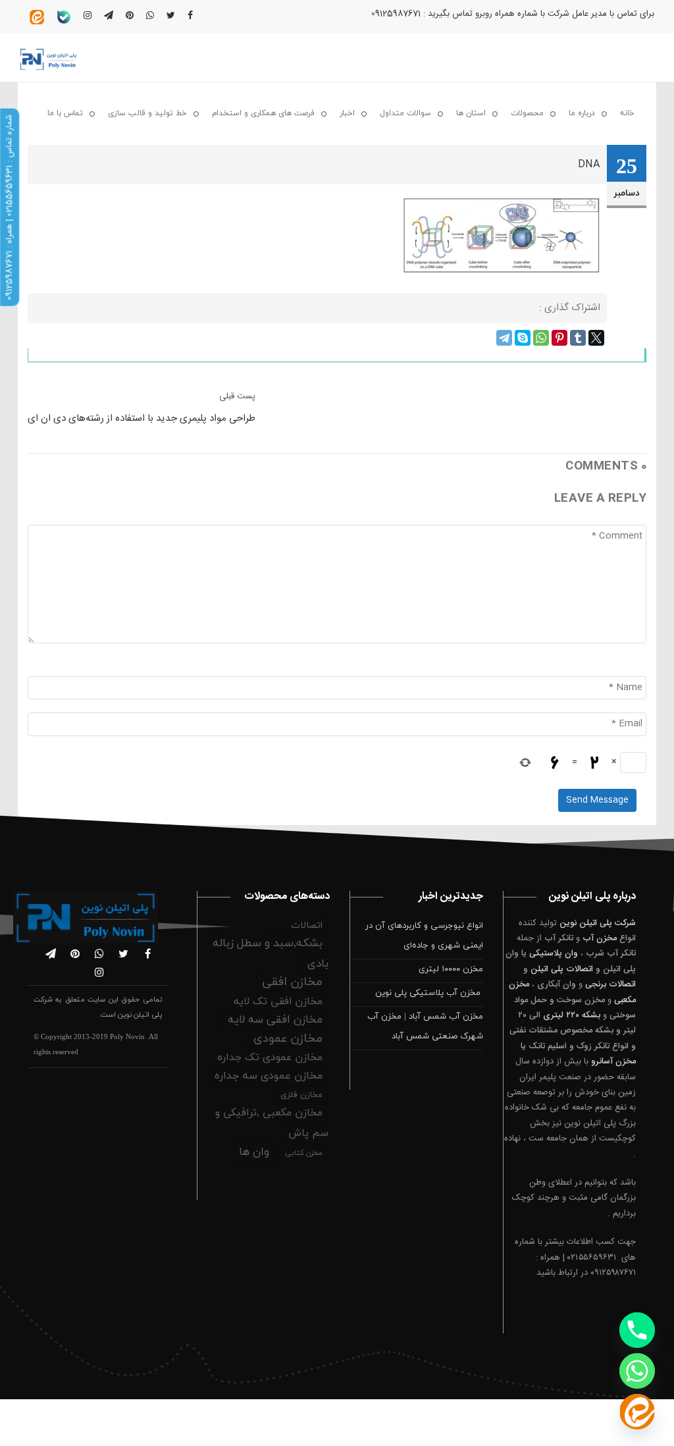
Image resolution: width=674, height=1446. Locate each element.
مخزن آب (600, 938)
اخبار (347, 113)
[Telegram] (504, 338)
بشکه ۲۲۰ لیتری (571, 1015)
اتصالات (307, 925)
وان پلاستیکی (553, 953)
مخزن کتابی (304, 1153)
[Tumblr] (578, 338)
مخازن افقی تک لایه (278, 1001)
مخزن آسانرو (613, 1061)
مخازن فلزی (301, 1095)
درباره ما (582, 113)
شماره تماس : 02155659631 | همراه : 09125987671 (9, 207)
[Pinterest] (559, 338)
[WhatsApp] (541, 338)
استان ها (471, 113)
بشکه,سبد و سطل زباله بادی (270, 954)
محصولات (527, 113)
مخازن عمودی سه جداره (269, 1076)
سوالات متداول (405, 113)
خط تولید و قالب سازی (147, 113)
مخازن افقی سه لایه (275, 1020)
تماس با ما (65, 113)
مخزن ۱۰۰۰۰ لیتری (451, 969)
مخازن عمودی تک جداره (270, 1057)
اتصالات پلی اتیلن (562, 969)
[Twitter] (596, 338)
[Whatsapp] (637, 1371)
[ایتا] (637, 1412)
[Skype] (523, 338)
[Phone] (637, 1330)
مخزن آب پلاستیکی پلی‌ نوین (429, 993)
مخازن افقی (292, 982)
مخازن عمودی (288, 1039)
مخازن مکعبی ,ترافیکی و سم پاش (271, 1123)
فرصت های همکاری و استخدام (263, 113)
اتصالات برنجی (610, 984)
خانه (627, 113)
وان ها (254, 1152)
